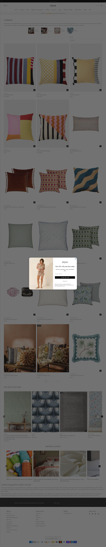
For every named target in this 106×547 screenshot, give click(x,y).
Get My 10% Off (65, 277)
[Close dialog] (75, 259)
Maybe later (65, 281)
